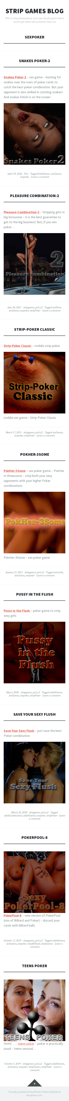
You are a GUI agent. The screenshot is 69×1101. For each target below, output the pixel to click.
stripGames (47, 943)
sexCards (58, 572)
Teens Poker (34, 965)
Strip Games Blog (35, 11)
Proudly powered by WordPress (24, 1091)
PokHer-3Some (34, 454)
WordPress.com (34, 1095)
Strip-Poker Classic (34, 329)
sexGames (56, 173)
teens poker (26, 1043)
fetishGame (44, 173)
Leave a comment (40, 177)
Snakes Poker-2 (34, 60)
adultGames (56, 692)
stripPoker (35, 310)
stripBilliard (34, 943)
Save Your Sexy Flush (34, 714)
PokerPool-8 (34, 837)
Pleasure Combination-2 (34, 195)
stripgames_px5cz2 (33, 307)
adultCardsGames (13, 815)
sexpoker (24, 177)
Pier (26, 173)
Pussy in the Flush (34, 594)
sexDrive (56, 307)
